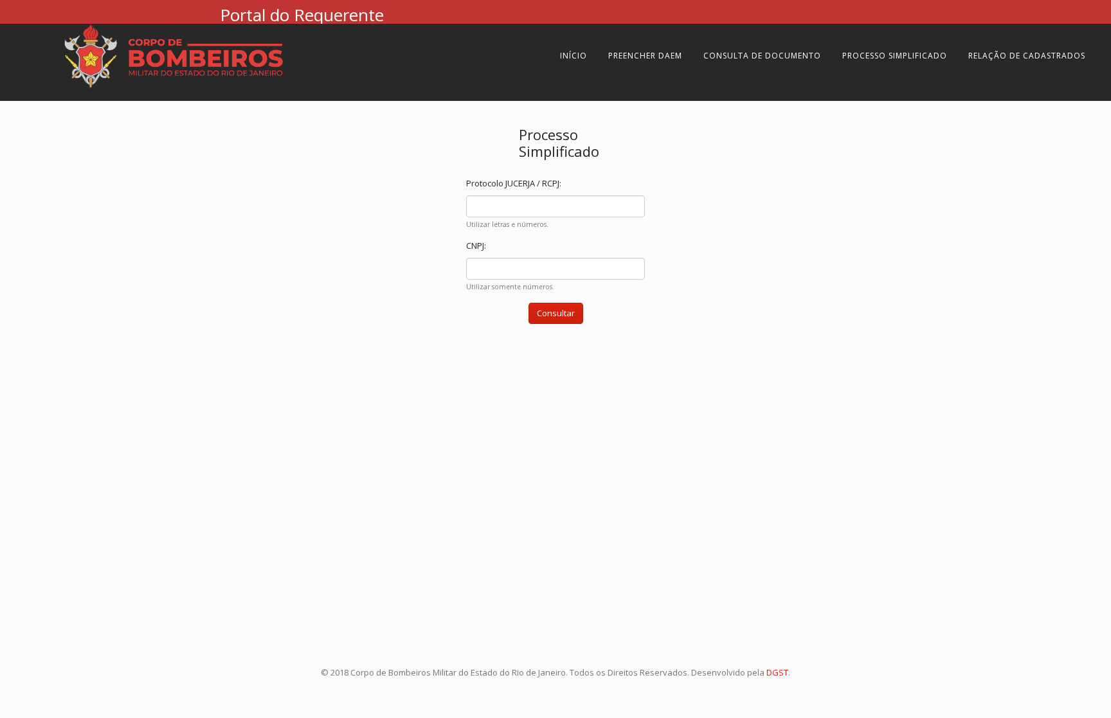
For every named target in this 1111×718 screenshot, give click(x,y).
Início (573, 55)
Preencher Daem (645, 55)
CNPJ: (476, 245)
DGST (777, 672)
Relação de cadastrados (1026, 55)
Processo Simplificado (894, 55)
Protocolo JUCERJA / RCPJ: (513, 183)
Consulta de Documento (762, 55)
